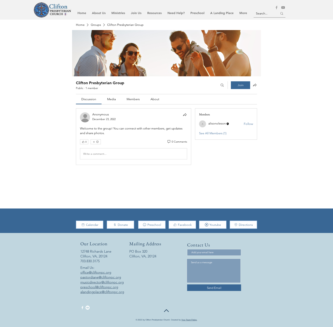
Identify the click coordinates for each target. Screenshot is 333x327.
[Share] (184, 114)
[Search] (222, 85)
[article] (133, 136)
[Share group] (254, 85)
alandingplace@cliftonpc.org (102, 292)
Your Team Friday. (189, 320)
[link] (88, 99)
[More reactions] (96, 141)
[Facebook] (276, 7)
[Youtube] (283, 7)
